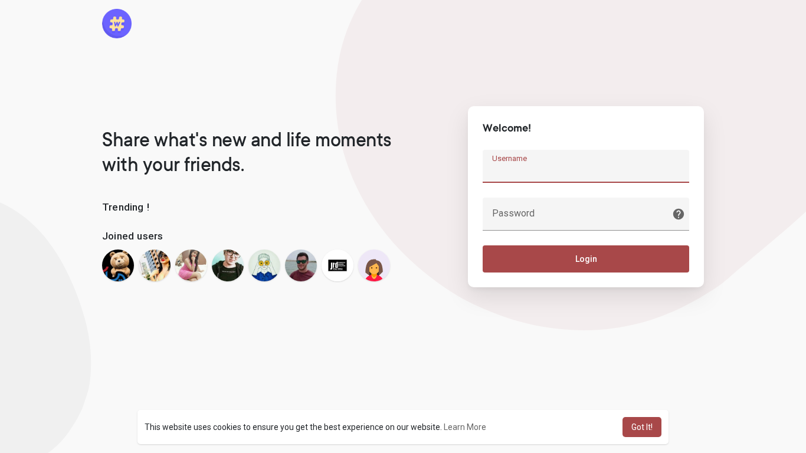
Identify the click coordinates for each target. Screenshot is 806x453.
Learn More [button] (465, 427)
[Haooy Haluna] (264, 265)
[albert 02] (228, 265)
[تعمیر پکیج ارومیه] (118, 265)
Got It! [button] (642, 427)
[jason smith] (301, 265)
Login (586, 259)
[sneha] (155, 265)
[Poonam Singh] (191, 265)
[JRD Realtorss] (337, 265)
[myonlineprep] (374, 265)
